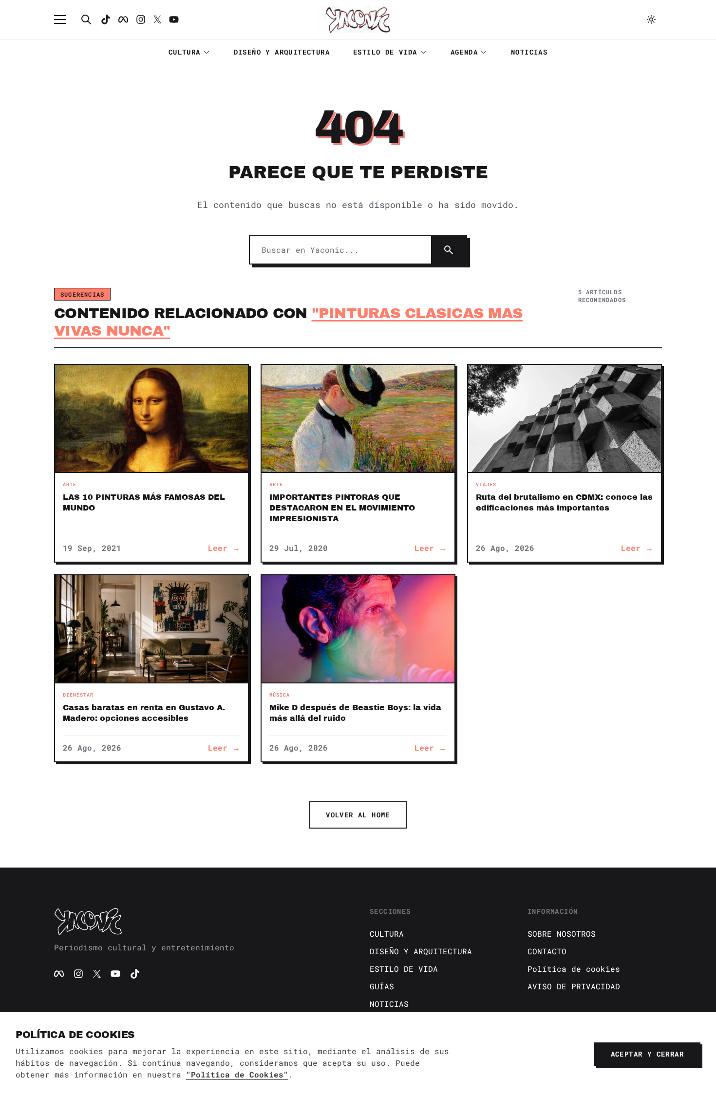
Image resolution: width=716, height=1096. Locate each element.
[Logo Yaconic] (358, 19)
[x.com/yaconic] (157, 19)
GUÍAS (382, 986)
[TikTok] (106, 19)
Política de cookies (574, 969)
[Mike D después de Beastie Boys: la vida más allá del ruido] (358, 628)
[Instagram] (141, 19)
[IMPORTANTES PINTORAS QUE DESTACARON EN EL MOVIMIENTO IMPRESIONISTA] (358, 418)
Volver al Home (358, 814)
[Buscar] (86, 19)
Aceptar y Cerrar (647, 1053)
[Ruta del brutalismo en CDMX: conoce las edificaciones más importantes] (564, 418)
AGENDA (464, 52)
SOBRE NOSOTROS (562, 933)
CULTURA (185, 52)
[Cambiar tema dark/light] (651, 19)
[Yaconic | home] (200, 921)
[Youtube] (174, 19)
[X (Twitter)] (97, 974)
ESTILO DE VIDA (385, 52)
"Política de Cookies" (237, 1074)
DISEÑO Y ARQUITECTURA (282, 52)
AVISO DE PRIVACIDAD (574, 986)
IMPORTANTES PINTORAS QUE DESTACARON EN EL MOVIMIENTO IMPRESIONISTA (342, 508)
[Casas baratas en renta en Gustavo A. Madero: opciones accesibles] (151, 628)
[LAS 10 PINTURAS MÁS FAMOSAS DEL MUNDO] (151, 418)
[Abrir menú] (64, 19)
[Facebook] (123, 19)
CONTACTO (547, 951)
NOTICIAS (529, 52)
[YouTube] (115, 974)
